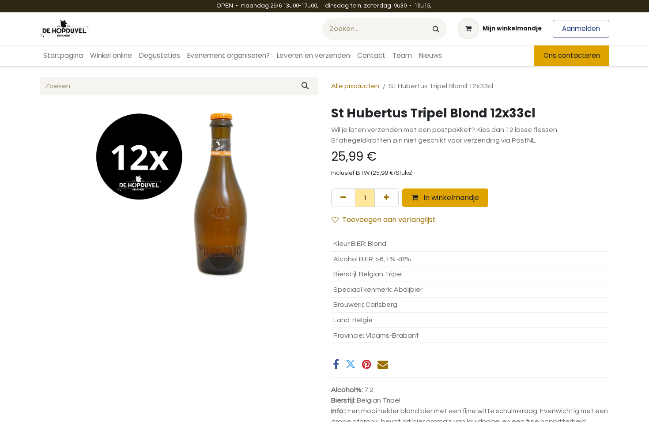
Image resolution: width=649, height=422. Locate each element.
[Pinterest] (366, 364)
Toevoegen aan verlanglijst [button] (389, 220)
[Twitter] (350, 364)
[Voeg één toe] (386, 197)
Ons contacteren (571, 55)
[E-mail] (382, 364)
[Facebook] (336, 364)
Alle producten (355, 86)
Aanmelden (581, 28)
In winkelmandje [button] (450, 197)
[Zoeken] (436, 29)
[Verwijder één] (343, 197)
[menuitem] (63, 55)
